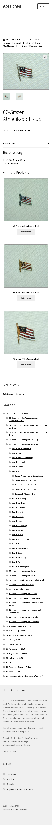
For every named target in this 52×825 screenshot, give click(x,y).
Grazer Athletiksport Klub (22, 130)
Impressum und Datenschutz (20, 789)
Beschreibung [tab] (9, 143)
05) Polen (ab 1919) (14, 640)
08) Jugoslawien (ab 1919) (16, 653)
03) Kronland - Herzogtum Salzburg (23, 439)
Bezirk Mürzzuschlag (20, 539)
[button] (45, 57)
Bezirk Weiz (16, 562)
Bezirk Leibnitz (18, 512)
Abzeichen (12, 6)
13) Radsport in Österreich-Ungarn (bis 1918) (24, 676)
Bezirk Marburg (18, 530)
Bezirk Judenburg (19, 507)
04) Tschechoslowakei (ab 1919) (19, 635)
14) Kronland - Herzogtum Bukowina (24, 617)
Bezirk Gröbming (19, 498)
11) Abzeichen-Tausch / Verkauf (19, 667)
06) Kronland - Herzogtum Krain (22, 575)
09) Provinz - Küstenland (19, 589)
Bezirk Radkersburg (20, 548)
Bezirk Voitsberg (19, 557)
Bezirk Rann (17, 553)
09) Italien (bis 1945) (14, 658)
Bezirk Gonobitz (18, 467)
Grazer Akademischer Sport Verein (29, 476)
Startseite (11, 773)
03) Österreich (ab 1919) (16, 631)
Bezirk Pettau (17, 544)
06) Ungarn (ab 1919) (14, 644)
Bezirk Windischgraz (20, 566)
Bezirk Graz (28, 43)
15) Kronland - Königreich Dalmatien (24, 621)
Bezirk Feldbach (18, 462)
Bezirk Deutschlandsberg (22, 457)
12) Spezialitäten (13, 671)
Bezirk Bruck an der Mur (21, 448)
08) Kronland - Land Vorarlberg (21, 584)
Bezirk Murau (17, 534)
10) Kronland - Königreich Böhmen (23, 593)
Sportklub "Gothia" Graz (25, 494)
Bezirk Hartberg (18, 503)
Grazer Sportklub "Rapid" (25, 485)
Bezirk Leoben (18, 516)
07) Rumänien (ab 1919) (15, 649)
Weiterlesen (26, 231)
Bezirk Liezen (17, 521)
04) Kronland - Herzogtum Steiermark (24, 444)
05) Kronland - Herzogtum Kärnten (23, 571)
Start (8, 40)
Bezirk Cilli (16, 453)
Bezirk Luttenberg (19, 525)
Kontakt (10, 784)
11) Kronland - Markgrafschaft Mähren (24, 598)
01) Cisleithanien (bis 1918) (22, 40)
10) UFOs (9, 662)
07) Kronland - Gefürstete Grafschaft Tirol (26, 580)
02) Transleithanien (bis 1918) (18, 626)
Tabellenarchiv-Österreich (14, 394)
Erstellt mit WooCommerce (16, 809)
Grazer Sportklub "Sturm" (26, 489)
